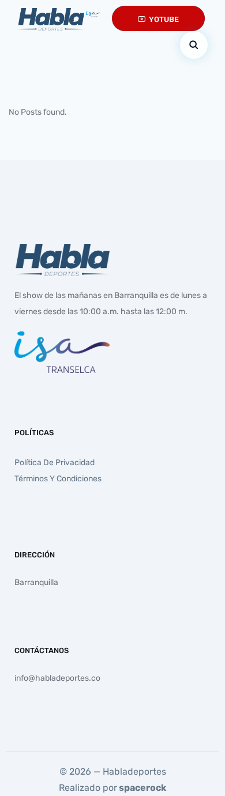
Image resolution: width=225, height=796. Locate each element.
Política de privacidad (54, 462)
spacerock (142, 787)
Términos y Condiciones (58, 479)
